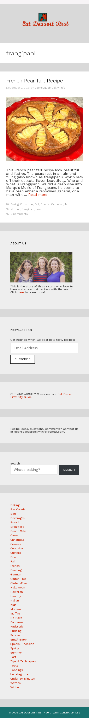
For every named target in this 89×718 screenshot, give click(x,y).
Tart (67, 204)
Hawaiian (16, 591)
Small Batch (19, 639)
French (15, 565)
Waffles (15, 683)
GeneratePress (70, 712)
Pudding (16, 630)
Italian (14, 600)
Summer (16, 652)
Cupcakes (17, 548)
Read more (37, 195)
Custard (15, 552)
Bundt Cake (18, 531)
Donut (14, 557)
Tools (14, 665)
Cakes (14, 535)
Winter (14, 687)
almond (15, 209)
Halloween (17, 587)
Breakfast (17, 526)
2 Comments (19, 214)
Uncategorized (20, 674)
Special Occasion (52, 204)
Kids (13, 604)
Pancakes (16, 622)
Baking (15, 204)
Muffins (15, 613)
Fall (37, 204)
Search (15, 463)
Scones (15, 635)
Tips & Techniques (23, 661)
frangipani (28, 209)
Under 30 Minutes (22, 678)
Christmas (26, 204)
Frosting (16, 570)
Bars (13, 513)
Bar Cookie (17, 509)
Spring (14, 648)
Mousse (15, 609)
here (21, 292)
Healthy (15, 596)
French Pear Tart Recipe (34, 81)
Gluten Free (18, 578)
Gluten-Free (18, 583)
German (15, 574)
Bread (14, 522)
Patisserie (17, 626)
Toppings (16, 670)
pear (38, 209)
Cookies (15, 544)
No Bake (16, 617)
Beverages (17, 518)
